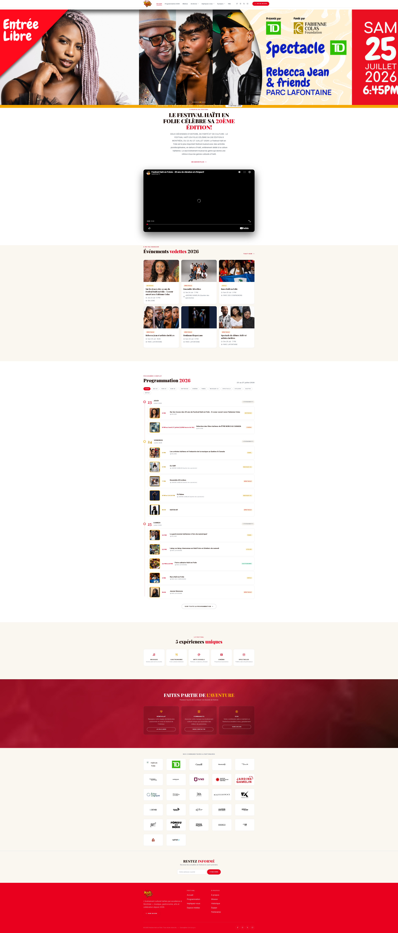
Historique (215, 903)
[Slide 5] (198, 102)
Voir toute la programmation (198, 606)
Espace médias (193, 908)
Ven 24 (163, 388)
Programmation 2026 (172, 4)
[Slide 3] (195, 102)
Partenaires (216, 912)
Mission (214, 899)
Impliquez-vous (207, 4)
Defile (147, 392)
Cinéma (195, 388)
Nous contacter (199, 729)
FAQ (229, 4)
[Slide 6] (199, 102)
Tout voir (247, 253)
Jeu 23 (155, 388)
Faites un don (262, 3)
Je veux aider (161, 729)
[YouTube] (247, 3)
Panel (204, 388)
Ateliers (238, 388)
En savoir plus (197, 162)
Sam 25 (172, 388)
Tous (147, 388)
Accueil (159, 4)
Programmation (193, 899)
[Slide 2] (194, 102)
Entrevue (184, 388)
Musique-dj (214, 388)
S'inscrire (214, 872)
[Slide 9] (204, 102)
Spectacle (227, 388)
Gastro (248, 388)
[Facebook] (236, 3)
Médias (185, 4)
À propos (220, 4)
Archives (194, 4)
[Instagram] (240, 3)
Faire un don (236, 726)
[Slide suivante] (207, 102)
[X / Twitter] (244, 3)
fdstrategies (192, 927)
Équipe (214, 908)
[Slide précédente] (190, 102)
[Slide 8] (202, 102)
